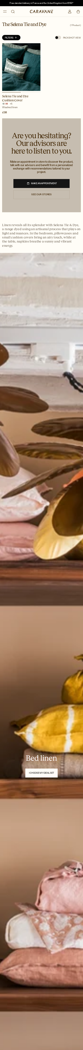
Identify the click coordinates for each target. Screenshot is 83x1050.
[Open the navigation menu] (4, 11)
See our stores (41, 194)
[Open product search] (13, 11)
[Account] (69, 11)
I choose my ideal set (41, 773)
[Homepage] (41, 11)
